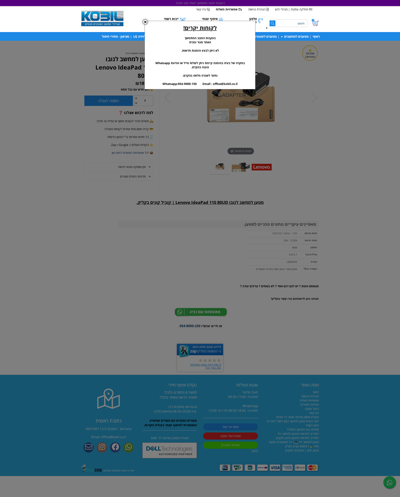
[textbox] (200, 55)
